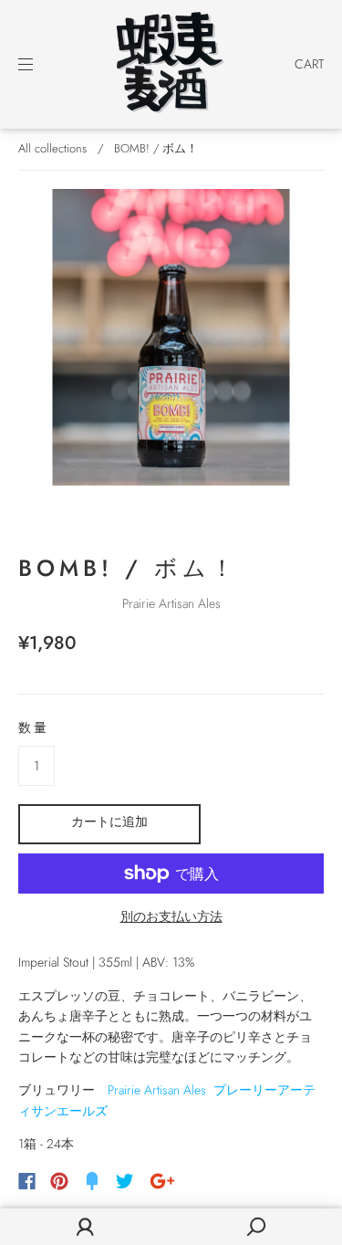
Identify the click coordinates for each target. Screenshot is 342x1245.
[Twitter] (125, 1181)
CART (309, 64)
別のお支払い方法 (171, 916)
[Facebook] (27, 1181)
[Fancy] (92, 1181)
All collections (52, 148)
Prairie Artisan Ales (171, 603)
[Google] (162, 1181)
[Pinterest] (59, 1181)
